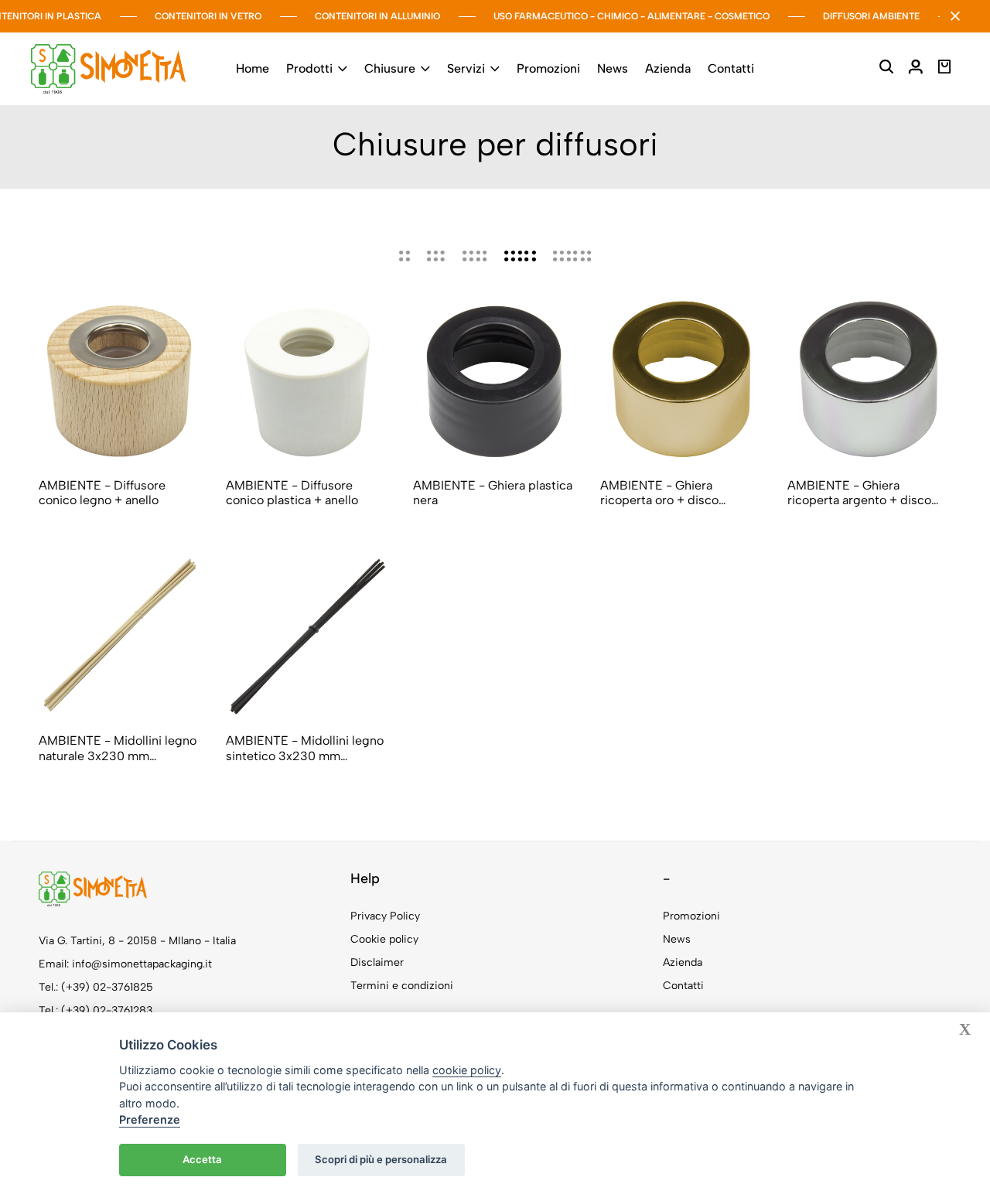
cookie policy (466, 1069)
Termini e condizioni (401, 985)
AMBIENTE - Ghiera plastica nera (492, 492)
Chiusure (389, 68)
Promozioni (548, 68)
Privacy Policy (385, 916)
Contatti (731, 68)
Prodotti (309, 68)
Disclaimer (377, 962)
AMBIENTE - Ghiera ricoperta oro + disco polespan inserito (659, 492)
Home (252, 68)
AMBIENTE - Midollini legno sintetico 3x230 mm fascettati (305, 748)
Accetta (202, 1159)
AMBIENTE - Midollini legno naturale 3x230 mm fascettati (117, 748)
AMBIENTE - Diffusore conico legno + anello (102, 492)
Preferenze (149, 1119)
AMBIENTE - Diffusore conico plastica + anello (292, 492)
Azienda (668, 68)
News (612, 68)
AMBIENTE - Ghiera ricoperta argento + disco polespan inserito (859, 492)
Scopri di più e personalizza (381, 1159)
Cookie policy (384, 939)
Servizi (466, 68)
